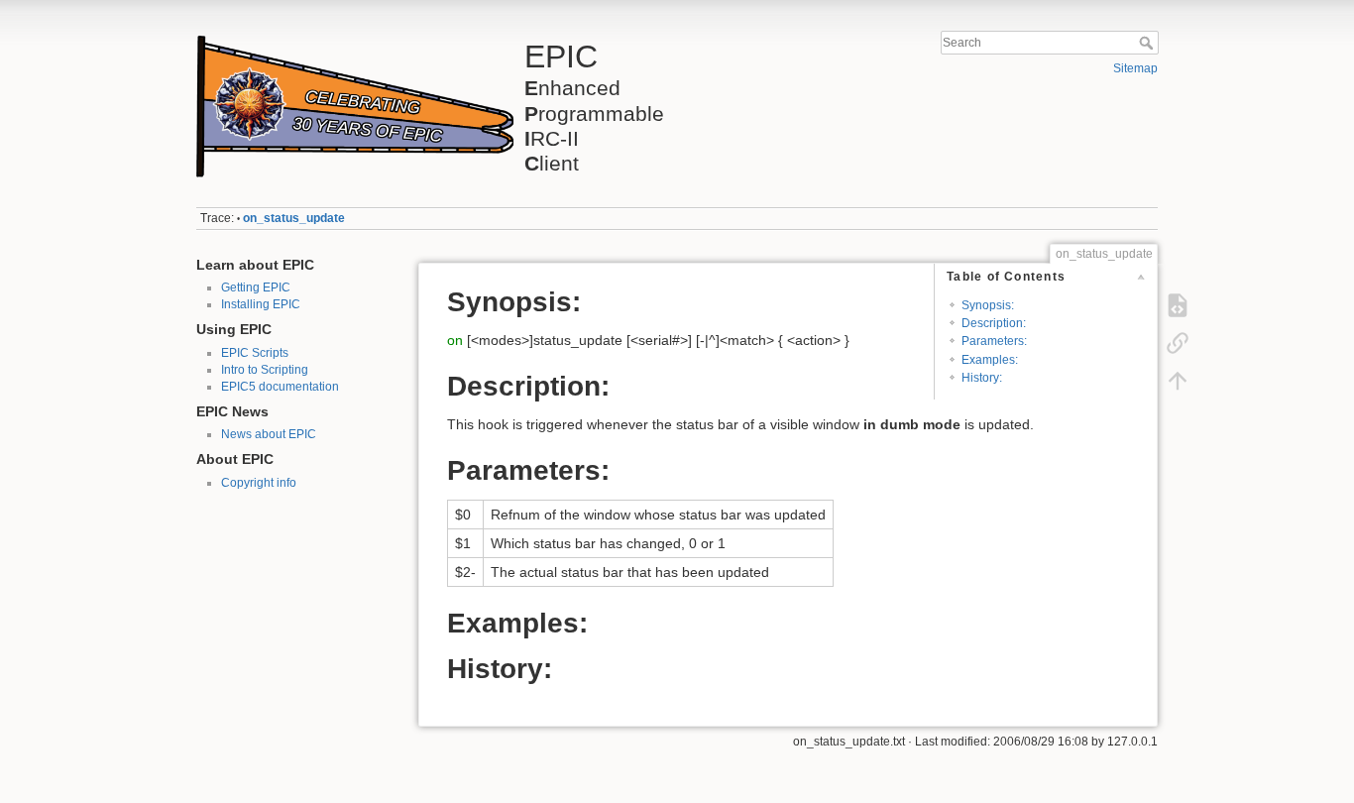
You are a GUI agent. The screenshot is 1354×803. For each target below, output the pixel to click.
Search (1148, 43)
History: (981, 378)
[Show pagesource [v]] (1177, 305)
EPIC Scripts (254, 353)
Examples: (989, 360)
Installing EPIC (260, 304)
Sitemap (1135, 68)
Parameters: (994, 341)
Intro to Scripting (264, 370)
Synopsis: (987, 305)
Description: (993, 323)
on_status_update (294, 218)
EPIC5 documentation (280, 387)
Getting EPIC (255, 287)
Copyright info (258, 483)
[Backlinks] (1177, 343)
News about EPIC (268, 434)
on (455, 340)
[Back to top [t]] (1177, 381)
